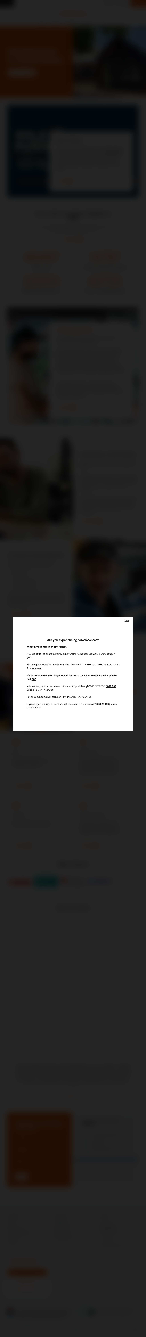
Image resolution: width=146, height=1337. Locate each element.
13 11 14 (65, 697)
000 (34, 679)
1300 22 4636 (102, 704)
